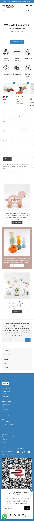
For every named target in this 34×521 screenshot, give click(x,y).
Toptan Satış (5, 439)
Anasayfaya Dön (17, 42)
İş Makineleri (5, 409)
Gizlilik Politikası (12, 166)
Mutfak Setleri (5, 412)
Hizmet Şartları (22, 166)
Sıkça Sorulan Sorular (7, 424)
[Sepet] (27, 6)
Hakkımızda (5, 434)
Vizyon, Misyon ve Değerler (9, 437)
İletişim (4, 419)
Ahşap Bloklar (17, 311)
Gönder (7, 159)
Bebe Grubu (5, 399)
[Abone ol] (27, 508)
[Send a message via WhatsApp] (4, 516)
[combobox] (17, 11)
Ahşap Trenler (5, 396)
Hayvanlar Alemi (17, 222)
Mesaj (5, 140)
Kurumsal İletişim (6, 422)
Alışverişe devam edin (17, 31)
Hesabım (4, 427)
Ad (4, 121)
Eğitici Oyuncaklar (6, 401)
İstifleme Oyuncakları (17, 266)
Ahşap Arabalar (6, 391)
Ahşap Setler (5, 394)
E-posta (5, 131)
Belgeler (4, 442)
